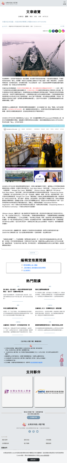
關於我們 (4, 440)
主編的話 (20, 16)
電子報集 (26, 443)
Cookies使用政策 (44, 455)
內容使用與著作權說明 (36, 362)
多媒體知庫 (5, 443)
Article (45, 16)
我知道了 (33, 460)
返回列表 (32, 253)
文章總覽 (48, 440)
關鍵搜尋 (48, 443)
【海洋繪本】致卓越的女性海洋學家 (34, 268)
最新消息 (26, 440)
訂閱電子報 (33, 417)
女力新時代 (26, 270)
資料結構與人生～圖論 (30, 265)
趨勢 (26, 16)
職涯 (31, 16)
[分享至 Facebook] (53, 31)
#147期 (62, 26)
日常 (35, 16)
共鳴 (39, 16)
